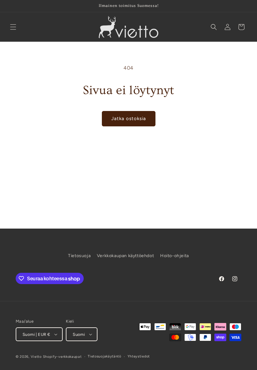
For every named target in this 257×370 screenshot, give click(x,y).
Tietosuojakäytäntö (104, 356)
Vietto (36, 357)
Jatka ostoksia (128, 118)
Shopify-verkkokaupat (62, 357)
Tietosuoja (79, 255)
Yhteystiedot (139, 356)
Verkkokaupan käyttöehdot (125, 255)
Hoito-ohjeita (174, 255)
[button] (13, 27)
